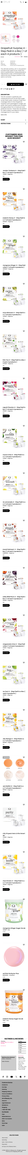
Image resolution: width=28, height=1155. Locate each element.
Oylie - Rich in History (7, 1142)
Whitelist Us (5, 1105)
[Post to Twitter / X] (3, 89)
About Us (4, 1100)
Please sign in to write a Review (7, 1043)
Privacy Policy (5, 1096)
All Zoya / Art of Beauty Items (9, 1146)
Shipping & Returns (7, 1091)
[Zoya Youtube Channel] (11, 1076)
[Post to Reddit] (7, 89)
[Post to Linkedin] (9, 89)
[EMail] (11, 89)
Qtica (3, 1121)
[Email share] (11, 89)
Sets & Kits (4, 114)
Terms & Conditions (7, 1093)
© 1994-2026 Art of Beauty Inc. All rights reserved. (14, 1151)
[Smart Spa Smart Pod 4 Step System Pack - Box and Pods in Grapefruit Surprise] (5, 38)
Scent (3, 120)
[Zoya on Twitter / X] (16, 1076)
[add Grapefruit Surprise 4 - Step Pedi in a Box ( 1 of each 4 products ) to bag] (26, 84)
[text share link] (13, 89)
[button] (7, 2)
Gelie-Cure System (7, 1118)
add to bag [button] (13, 84)
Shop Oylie (4, 1144)
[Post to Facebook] (1, 89)
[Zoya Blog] (21, 1076)
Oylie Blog (4, 1139)
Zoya (3, 1114)
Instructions (5, 123)
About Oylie (5, 1137)
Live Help (4, 1087)
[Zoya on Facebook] (3, 1076)
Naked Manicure (6, 1116)
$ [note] (2, 176)
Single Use (8, 62)
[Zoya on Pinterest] (24, 1076)
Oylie (3, 1125)
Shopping (4, 1107)
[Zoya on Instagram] (7, 1076)
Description (5, 94)
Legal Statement (6, 1102)
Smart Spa (4, 1123)
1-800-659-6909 (6, 1109)
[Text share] (13, 89)
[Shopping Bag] (25, 2)
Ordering (4, 1089)
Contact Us (5, 1084)
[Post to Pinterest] (5, 89)
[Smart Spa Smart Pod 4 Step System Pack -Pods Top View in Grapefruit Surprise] (16, 38)
